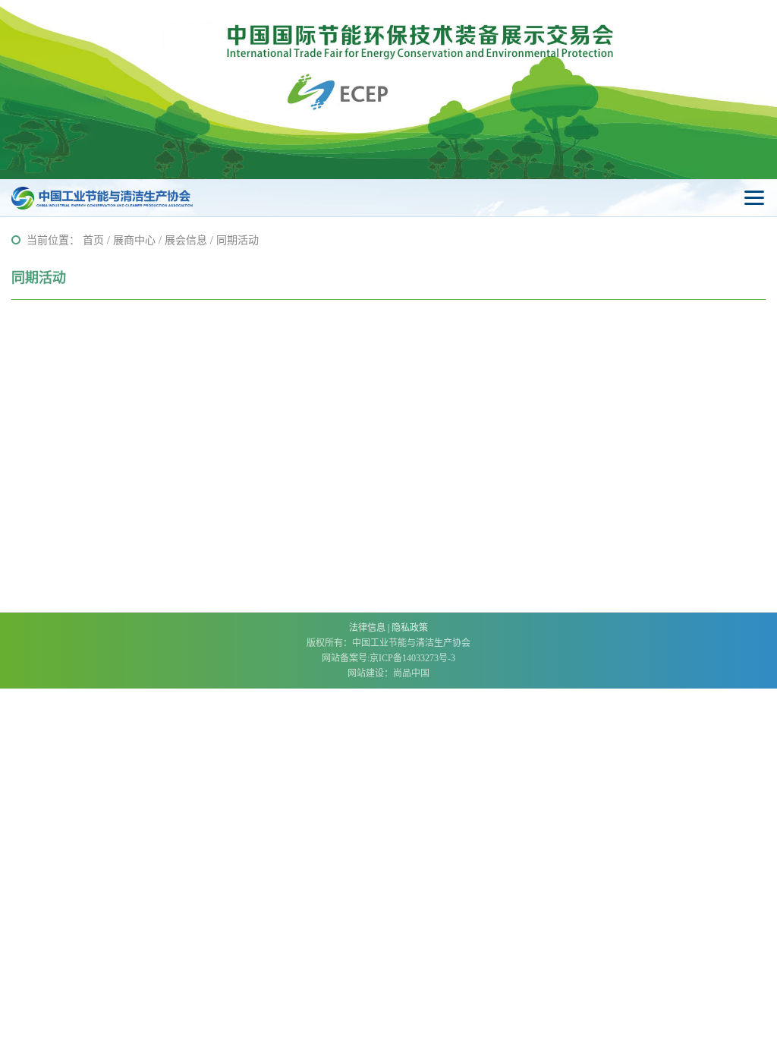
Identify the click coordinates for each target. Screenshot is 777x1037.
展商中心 (134, 240)
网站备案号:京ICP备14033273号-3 (388, 658)
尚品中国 (411, 673)
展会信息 (186, 240)
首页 (93, 240)
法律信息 (367, 628)
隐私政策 (410, 628)
